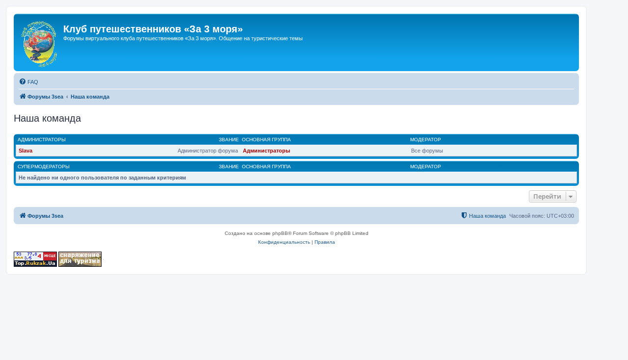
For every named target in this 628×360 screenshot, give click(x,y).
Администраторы (42, 139)
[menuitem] (28, 82)
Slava (25, 151)
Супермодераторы (44, 166)
